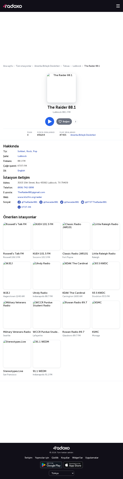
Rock (29, 151)
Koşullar (65, 457)
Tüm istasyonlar (23, 66)
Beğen (66, 121)
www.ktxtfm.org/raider (30, 197)
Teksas (66, 66)
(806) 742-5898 (26, 187)
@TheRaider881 (29, 202)
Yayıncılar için (42, 457)
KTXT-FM (26, 207)
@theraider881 (50, 202)
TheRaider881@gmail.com (31, 192)
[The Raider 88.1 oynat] (49, 121)
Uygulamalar (91, 457)
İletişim (28, 457)
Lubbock (77, 66)
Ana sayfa (8, 66)
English (21, 170)
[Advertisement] (61, 39)
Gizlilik (55, 457)
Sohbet (21, 151)
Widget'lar (77, 457)
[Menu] (118, 6)
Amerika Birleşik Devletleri (47, 66)
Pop (35, 151)
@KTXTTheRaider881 (96, 202)
